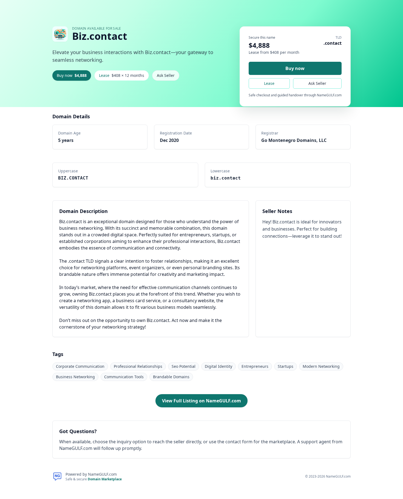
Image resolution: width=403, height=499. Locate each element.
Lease (121, 75)
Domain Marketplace (105, 479)
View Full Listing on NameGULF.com (201, 401)
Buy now (72, 75)
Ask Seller (166, 75)
